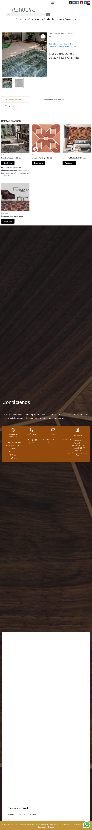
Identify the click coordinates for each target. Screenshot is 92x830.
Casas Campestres (60, 44)
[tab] (15, 99)
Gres (65, 47)
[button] (53, 3)
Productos (35, 19)
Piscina (69, 47)
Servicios (56, 19)
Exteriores (52, 47)
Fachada (60, 47)
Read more (8, 163)
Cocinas (70, 44)
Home (51, 34)
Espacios (21, 19)
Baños (51, 44)
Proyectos (70, 19)
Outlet (47, 19)
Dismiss (51, 827)
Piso (56, 34)
